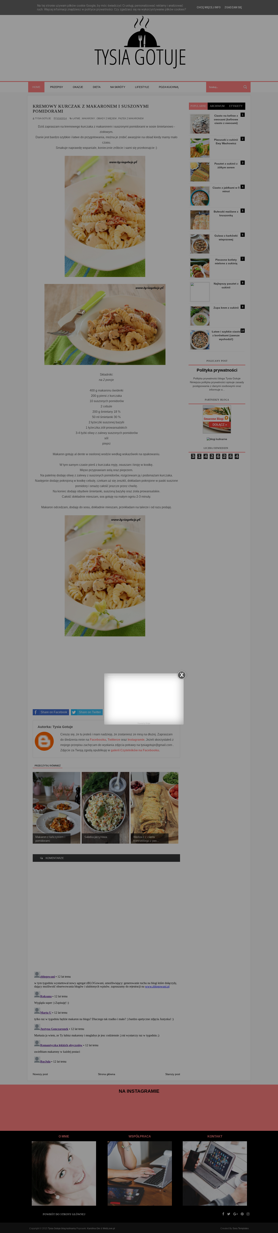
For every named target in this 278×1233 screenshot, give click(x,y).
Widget (148, 723)
